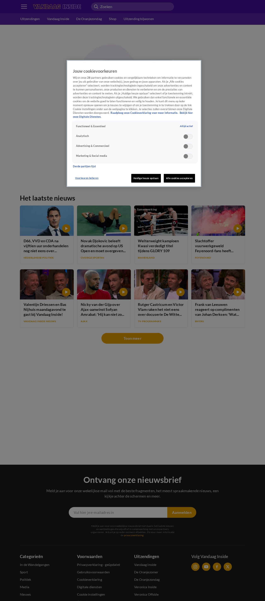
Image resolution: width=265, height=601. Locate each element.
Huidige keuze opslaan (146, 178)
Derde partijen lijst (84, 166)
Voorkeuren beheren (86, 178)
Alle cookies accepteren (179, 178)
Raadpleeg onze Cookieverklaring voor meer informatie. (145, 112)
